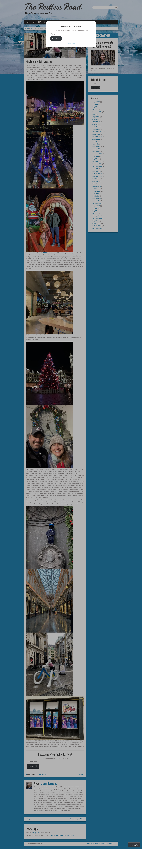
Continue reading (71, 43)
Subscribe (55, 39)
